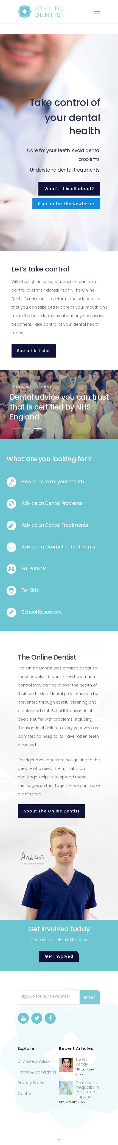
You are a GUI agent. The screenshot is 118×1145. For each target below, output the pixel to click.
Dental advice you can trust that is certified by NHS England (59, 407)
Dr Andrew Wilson (34, 1061)
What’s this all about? (69, 188)
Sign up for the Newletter (66, 204)
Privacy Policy (31, 1083)
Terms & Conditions (37, 1072)
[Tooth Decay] (66, 1065)
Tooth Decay (81, 1062)
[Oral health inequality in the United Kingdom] (66, 1088)
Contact (26, 1093)
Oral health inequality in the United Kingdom (87, 1089)
